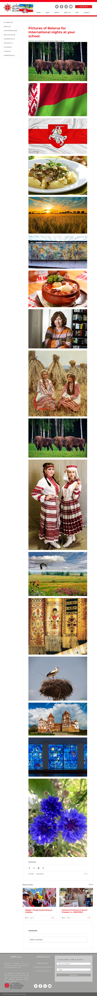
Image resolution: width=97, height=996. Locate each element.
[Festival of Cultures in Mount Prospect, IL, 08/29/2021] (76, 897)
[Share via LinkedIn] (39, 868)
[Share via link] (43, 868)
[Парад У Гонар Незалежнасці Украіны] (39, 897)
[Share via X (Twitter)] (34, 868)
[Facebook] (61, 6)
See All (91, 884)
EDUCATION (32, 862)
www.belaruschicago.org (43, 971)
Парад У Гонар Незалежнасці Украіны (38, 911)
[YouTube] (71, 6)
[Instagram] (66, 6)
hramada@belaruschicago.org (43, 967)
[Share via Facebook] (29, 868)
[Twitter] (57, 6)
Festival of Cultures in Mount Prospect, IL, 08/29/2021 (74, 911)
